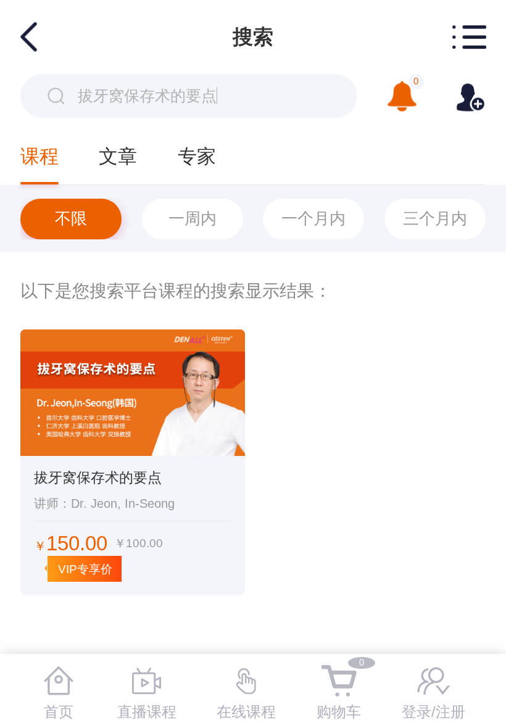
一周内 (192, 218)
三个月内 (435, 218)
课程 (39, 156)
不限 (71, 218)
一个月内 (313, 218)
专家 (197, 156)
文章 (118, 156)
